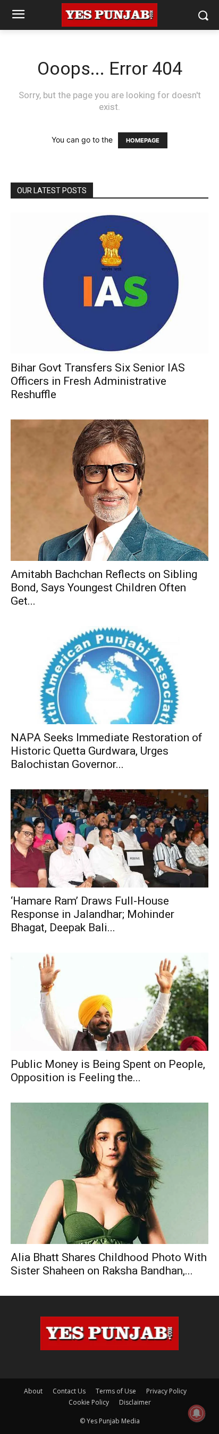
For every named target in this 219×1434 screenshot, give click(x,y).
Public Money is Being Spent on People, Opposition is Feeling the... (108, 1071)
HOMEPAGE (142, 140)
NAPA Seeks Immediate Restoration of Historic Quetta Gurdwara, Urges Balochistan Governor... (107, 751)
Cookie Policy (89, 1402)
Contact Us (69, 1391)
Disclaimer (135, 1402)
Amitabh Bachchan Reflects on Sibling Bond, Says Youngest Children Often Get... (104, 587)
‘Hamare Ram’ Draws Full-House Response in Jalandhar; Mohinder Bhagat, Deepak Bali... (92, 914)
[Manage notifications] (196, 1413)
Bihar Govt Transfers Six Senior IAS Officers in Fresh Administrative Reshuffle (98, 381)
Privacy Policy (166, 1391)
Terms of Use (116, 1391)
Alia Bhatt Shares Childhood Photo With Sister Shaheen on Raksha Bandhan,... (109, 1264)
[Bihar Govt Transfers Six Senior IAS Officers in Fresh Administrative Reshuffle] (109, 283)
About (33, 1391)
